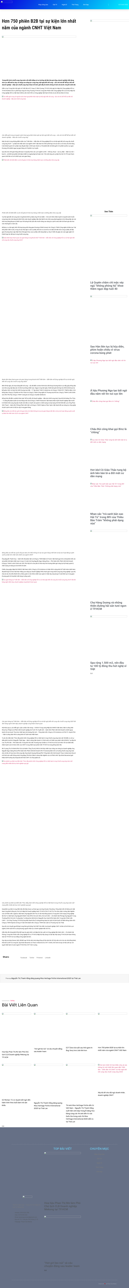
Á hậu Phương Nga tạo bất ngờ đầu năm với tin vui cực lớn (108, 392)
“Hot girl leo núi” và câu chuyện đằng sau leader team (62, 1264)
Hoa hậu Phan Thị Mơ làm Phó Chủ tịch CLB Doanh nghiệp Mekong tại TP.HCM (15, 1054)
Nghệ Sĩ (64, 4)
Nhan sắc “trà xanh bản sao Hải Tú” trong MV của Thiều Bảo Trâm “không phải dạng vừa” (107, 518)
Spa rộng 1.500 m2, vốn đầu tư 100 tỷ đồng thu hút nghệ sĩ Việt (108, 666)
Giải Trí (55, 4)
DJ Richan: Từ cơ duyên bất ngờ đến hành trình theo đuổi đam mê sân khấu (16, 1102)
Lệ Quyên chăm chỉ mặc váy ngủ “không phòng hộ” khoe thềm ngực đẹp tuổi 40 (107, 285)
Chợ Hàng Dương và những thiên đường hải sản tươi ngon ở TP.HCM (108, 605)
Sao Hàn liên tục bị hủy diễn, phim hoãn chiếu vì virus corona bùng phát (107, 349)
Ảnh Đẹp (86, 4)
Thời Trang (75, 4)
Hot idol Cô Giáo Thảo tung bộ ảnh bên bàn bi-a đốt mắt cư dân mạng (108, 473)
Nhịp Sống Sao (43, 4)
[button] (23, 957)
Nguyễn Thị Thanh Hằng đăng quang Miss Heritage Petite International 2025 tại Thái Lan (48, 1105)
